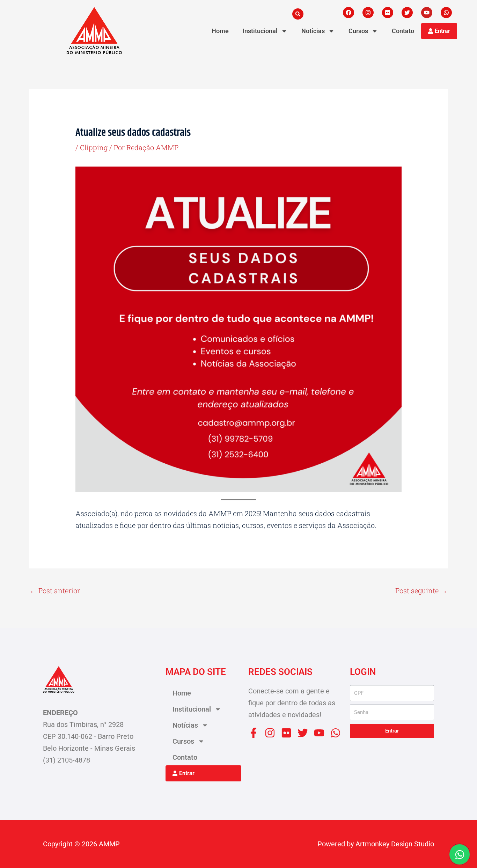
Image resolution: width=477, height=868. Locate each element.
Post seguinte (421, 590)
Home (220, 31)
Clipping (94, 147)
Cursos (358, 31)
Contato (403, 31)
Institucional (260, 31)
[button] (297, 14)
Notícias (313, 31)
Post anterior (55, 590)
